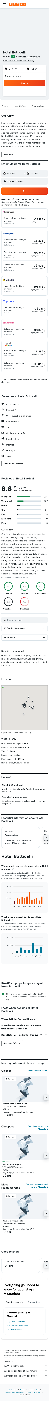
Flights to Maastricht (16, 1321)
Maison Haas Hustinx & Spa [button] (14, 1103)
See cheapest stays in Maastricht (38, 1127)
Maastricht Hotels (34, 1392)
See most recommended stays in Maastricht (37, 1185)
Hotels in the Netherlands (14, 1392)
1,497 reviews (33, 56)
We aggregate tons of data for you (20, 1370)
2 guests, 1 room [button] (13, 76)
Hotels (22, 1390)
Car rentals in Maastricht (17, 1325)
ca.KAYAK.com (12, 1390)
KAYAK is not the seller (14, 1365)
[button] (5, 4)
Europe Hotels (33, 1390)
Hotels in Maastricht (15, 1329)
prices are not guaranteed (13, 1358)
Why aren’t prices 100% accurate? (20, 1375)
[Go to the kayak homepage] (17, 4)
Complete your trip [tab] (14, 1302)
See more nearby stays (37, 1070)
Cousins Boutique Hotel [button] (12, 1221)
